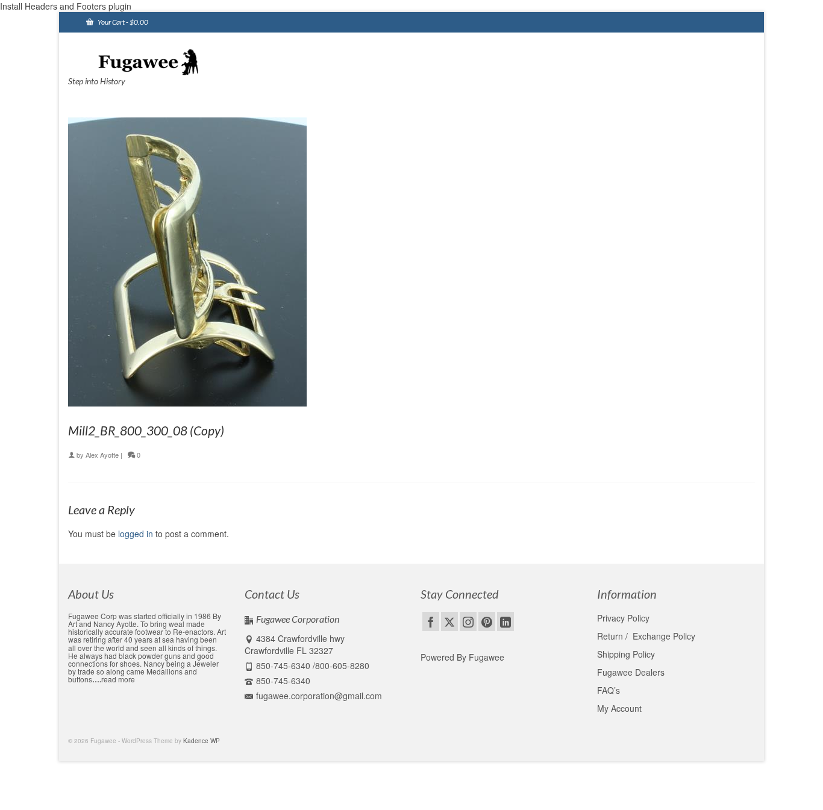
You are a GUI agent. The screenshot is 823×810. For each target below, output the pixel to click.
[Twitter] (449, 621)
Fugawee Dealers (632, 672)
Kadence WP (201, 741)
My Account (619, 708)
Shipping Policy (626, 654)
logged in (135, 534)
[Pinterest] (486, 621)
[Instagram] (468, 621)
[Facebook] (430, 621)
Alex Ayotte (102, 455)
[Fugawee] (176, 61)
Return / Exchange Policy (646, 636)
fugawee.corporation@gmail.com (319, 696)
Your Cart (122, 21)
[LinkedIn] (505, 621)
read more (118, 679)
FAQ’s (608, 690)
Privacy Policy (623, 618)
